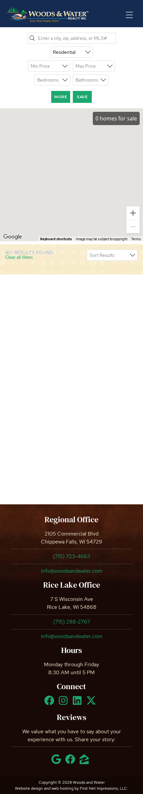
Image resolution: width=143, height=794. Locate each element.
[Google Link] (57, 762)
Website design (29, 788)
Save (82, 97)
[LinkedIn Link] (78, 703)
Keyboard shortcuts (56, 239)
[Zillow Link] (85, 762)
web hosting (62, 788)
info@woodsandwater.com (71, 570)
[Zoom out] (133, 226)
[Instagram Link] (64, 703)
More (60, 97)
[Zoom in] (133, 213)
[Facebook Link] (50, 703)
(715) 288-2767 (71, 621)
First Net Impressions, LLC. (104, 788)
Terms (136, 239)
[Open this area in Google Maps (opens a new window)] (13, 237)
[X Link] (92, 703)
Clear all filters (19, 257)
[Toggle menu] (129, 15)
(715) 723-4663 (71, 556)
